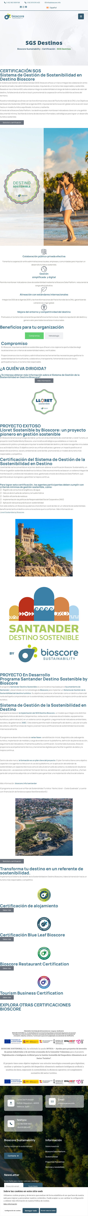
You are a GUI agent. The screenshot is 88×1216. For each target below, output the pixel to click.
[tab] (34, 335)
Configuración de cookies (13, 1210)
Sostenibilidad (51, 1156)
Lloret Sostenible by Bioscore (12, 512)
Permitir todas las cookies (48, 1210)
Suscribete (33, 1186)
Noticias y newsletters (54, 1167)
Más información (10, 1204)
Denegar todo (31, 1210)
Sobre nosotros (52, 1146)
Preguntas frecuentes (54, 1162)
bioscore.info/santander (26, 783)
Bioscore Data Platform (55, 1151)
